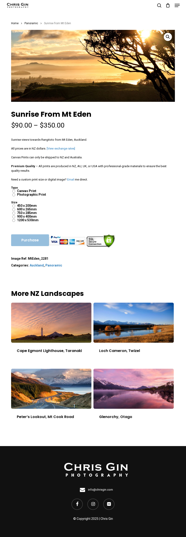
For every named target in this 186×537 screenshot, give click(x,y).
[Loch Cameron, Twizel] (133, 323)
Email (70, 179)
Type (14, 187)
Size (14, 202)
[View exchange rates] (61, 148)
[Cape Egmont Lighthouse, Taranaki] (51, 323)
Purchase (30, 240)
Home (15, 23)
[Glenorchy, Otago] (133, 389)
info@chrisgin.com (100, 489)
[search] (159, 5)
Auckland (37, 265)
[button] (177, 5)
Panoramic (31, 23)
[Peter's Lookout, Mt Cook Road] (51, 389)
